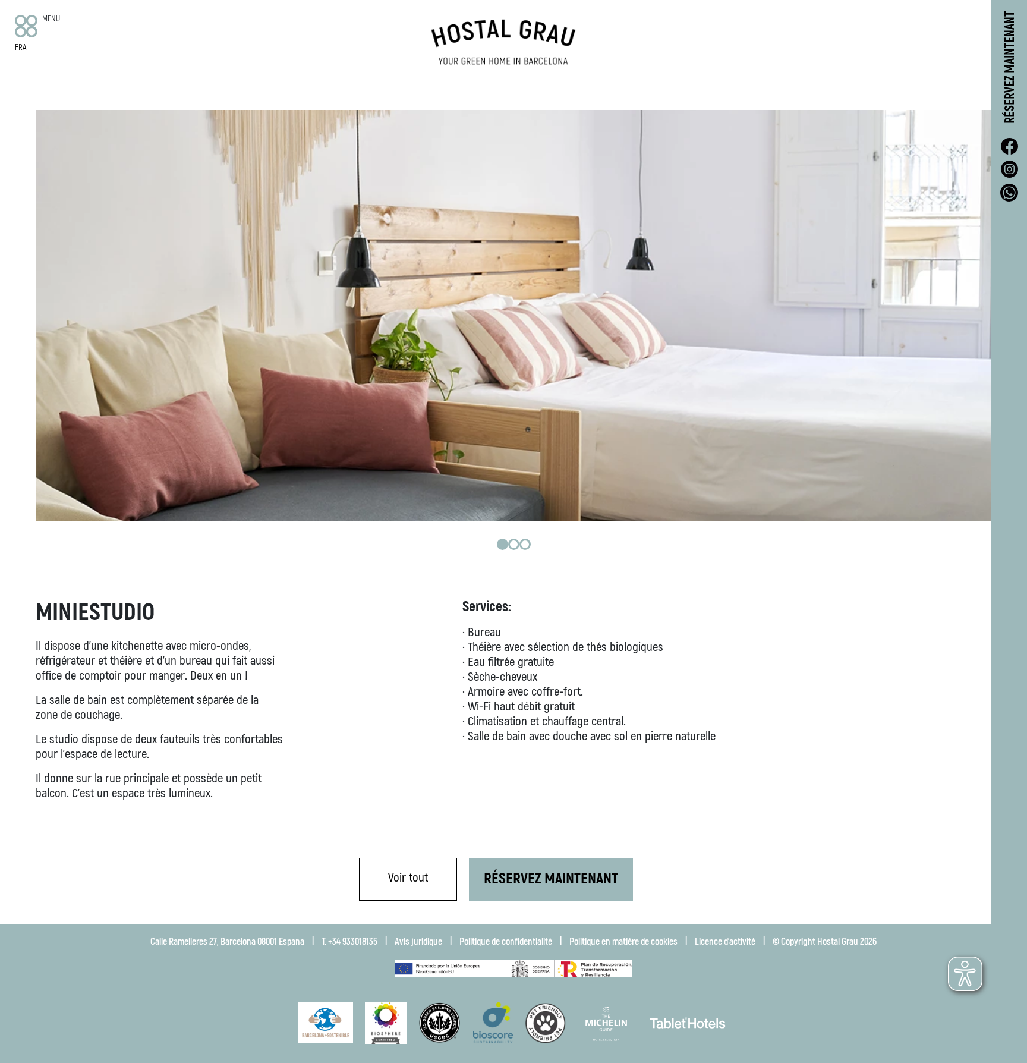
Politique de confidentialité (505, 942)
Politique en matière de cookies (623, 942)
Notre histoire (329, 97)
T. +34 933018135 (349, 942)
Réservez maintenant (1010, 67)
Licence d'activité (725, 942)
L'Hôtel (219, 96)
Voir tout (408, 878)
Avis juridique (418, 942)
